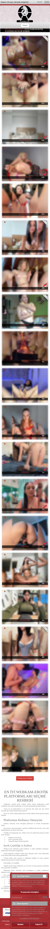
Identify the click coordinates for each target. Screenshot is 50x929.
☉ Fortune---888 (25, 583)
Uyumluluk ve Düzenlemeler (29, 918)
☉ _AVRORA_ (25, 398)
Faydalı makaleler (18, 29)
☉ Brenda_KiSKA (25, 620)
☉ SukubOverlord (25, 140)
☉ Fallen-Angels (25, 435)
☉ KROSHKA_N (25, 509)
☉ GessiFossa (25, 325)
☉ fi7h (25, 251)
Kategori (25, 25)
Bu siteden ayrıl (17, 897)
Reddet (20, 924)
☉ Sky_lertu (25, 472)
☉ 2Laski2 (25, 361)
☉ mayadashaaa (25, 103)
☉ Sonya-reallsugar (25, 177)
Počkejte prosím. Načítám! (25, 778)
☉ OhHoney (25, 657)
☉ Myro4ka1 (25, 546)
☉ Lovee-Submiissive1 (25, 694)
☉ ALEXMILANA (25, 214)
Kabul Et (38, 924)
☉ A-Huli (25, 288)
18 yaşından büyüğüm (30, 892)
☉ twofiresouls (25, 731)
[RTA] (45, 897)
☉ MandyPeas (25, 66)
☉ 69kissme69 (25, 768)
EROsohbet (8, 29)
